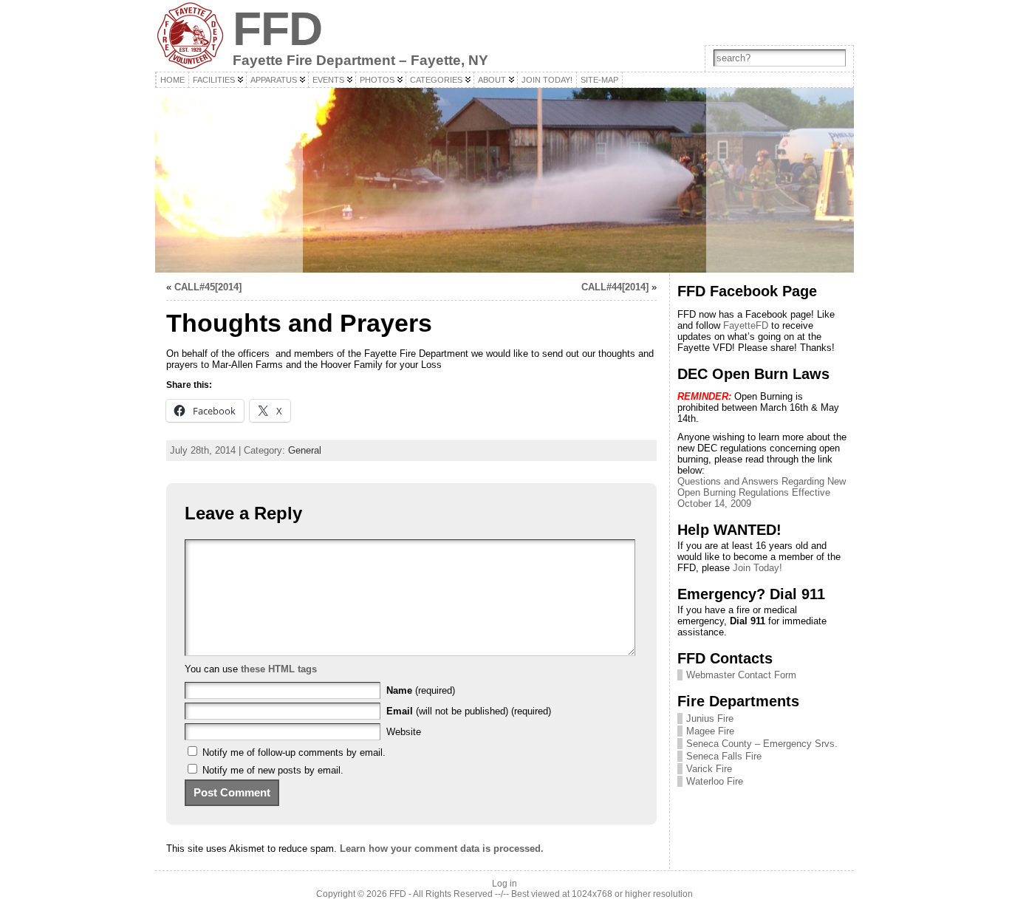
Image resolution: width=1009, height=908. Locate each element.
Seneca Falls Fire (724, 756)
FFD (277, 28)
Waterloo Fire (714, 781)
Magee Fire (710, 731)
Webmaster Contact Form (741, 674)
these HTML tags (279, 669)
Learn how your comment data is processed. (442, 848)
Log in (504, 883)
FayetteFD (745, 325)
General (304, 450)
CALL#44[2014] (615, 287)
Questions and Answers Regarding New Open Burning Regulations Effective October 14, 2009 (761, 492)
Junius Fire (709, 718)
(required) (420, 690)
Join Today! (757, 567)
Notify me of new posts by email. (272, 770)
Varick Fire (709, 768)
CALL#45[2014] (208, 287)
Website (403, 731)
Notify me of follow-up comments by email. (294, 752)
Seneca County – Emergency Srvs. (762, 743)
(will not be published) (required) (468, 711)
